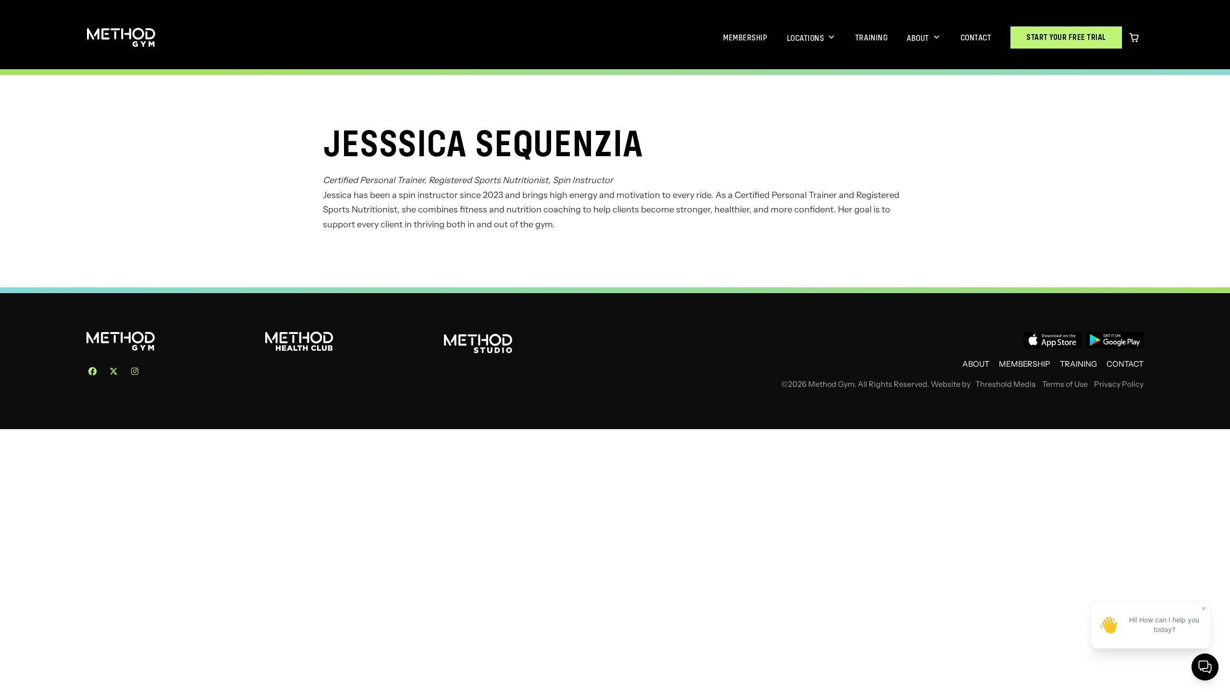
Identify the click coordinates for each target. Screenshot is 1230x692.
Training (871, 37)
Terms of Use (1065, 384)
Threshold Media (1005, 384)
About (918, 38)
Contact (976, 37)
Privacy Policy (1119, 384)
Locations (805, 38)
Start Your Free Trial (1066, 37)
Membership (745, 37)
